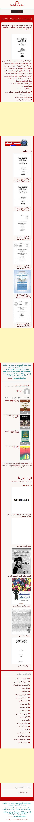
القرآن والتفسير (24, 717)
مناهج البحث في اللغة (24, 546)
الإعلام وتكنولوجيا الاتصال (21, 682)
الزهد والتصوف (24, 704)
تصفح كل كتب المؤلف (11, 398)
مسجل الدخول (20, 481)
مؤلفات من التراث (23, 736)
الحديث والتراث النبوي (22, 698)
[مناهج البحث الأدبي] (21, 621)
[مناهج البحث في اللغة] (21, 531)
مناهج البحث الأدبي (25, 636)
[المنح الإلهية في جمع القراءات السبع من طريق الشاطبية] (21, 47)
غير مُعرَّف (19, 100)
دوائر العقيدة (26, 459)
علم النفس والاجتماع (23, 733)
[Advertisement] (17, 119)
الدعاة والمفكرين (24, 701)
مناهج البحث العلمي (24, 666)
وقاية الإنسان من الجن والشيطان (12, 447)
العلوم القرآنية (19, 97)
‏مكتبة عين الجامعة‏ (23, 792)
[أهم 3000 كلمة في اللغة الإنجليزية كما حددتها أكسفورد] (21, 500)
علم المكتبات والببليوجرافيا (21, 739)
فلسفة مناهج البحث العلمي (22, 606)
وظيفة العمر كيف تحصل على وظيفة (11, 416)
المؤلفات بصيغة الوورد (22, 723)
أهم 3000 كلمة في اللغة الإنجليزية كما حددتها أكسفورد (19, 515)
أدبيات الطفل (25, 691)
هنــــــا (10, 378)
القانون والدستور (24, 710)
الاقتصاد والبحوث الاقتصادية (20, 685)
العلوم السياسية (24, 707)
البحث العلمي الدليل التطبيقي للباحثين (19, 576)
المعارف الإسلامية (13, 25)
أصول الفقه (25, 688)
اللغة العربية (25, 720)
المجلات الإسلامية (23, 726)
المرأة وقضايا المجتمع (22, 714)
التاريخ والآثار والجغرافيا (22, 695)
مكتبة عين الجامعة (26, 25)
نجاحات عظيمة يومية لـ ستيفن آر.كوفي (12, 400)
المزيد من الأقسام (23, 742)
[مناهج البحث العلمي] (21, 650)
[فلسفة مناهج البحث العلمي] (21, 591)
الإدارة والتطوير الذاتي (26, 412)
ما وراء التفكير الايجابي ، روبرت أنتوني (12, 431)
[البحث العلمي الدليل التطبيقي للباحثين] (21, 561)
